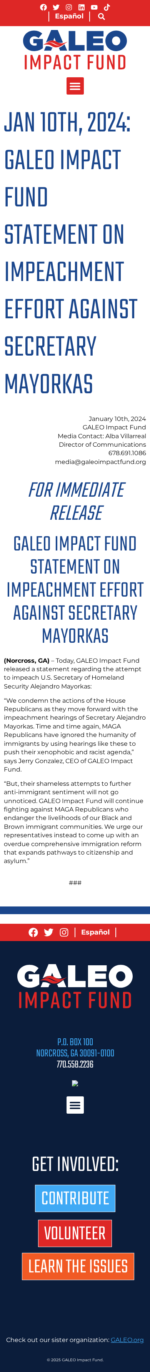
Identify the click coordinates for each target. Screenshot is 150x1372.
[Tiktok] (106, 7)
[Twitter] (56, 7)
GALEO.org (127, 1340)
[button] (101, 16)
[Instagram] (68, 7)
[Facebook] (43, 7)
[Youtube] (94, 7)
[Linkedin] (81, 7)
